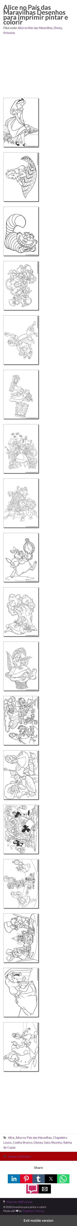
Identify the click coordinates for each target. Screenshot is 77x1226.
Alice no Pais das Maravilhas (34, 1137)
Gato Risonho (53, 1142)
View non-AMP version (19, 1202)
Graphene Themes (33, 1211)
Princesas (9, 33)
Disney (58, 28)
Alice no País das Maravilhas (35, 28)
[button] (14, 1178)
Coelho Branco (22, 1142)
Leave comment (19, 1156)
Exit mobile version (38, 1220)
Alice (11, 1137)
